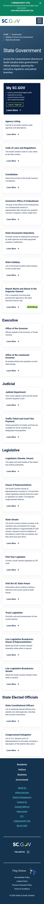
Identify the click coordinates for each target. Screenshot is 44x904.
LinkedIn (28, 852)
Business (22, 774)
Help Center (22, 811)
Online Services (22, 792)
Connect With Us (22, 806)
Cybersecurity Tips (22, 821)
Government (16, 34)
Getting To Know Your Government (19, 37)
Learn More (12, 110)
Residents (22, 764)
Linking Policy (22, 881)
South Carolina (11, 21)
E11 (22, 816)
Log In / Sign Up (14, 104)
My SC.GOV (31, 307)
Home (5, 34)
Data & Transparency (22, 797)
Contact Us (22, 802)
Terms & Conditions (22, 889)
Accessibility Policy (22, 877)
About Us (22, 787)
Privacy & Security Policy (22, 885)
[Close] (40, 3)
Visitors (22, 769)
